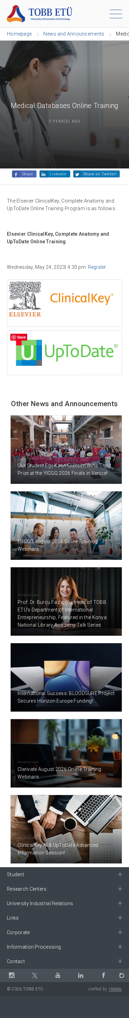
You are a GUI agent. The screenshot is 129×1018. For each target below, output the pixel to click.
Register (97, 267)
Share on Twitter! (100, 174)
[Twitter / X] (34, 975)
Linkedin (58, 174)
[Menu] (116, 15)
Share (27, 174)
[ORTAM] (122, 975)
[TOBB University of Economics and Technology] (39, 13)
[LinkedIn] (80, 975)
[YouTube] (57, 975)
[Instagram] (11, 975)
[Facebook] (103, 975)
